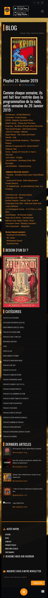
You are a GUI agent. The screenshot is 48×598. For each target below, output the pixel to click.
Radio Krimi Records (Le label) (13, 327)
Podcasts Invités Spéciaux (12, 412)
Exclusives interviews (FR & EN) (13, 322)
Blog (28, 33)
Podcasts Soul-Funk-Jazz (12, 337)
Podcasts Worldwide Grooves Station (16, 431)
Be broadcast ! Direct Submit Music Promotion (27, 448)
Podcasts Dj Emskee (10, 436)
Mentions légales (11, 548)
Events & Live (7, 351)
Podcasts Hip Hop (9, 365)
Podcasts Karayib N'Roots (12, 389)
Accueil (22, 33)
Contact (8, 541)
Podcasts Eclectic (9, 370)
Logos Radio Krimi (18, 503)
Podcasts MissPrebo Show (12, 379)
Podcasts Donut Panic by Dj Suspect (16, 398)
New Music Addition (37, 33)
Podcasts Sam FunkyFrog (12, 427)
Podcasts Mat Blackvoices (12, 403)
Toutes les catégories (11, 318)
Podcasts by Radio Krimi (11, 332)
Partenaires (9, 552)
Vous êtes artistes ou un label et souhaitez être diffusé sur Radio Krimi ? (27, 461)
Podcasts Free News (10, 408)
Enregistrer (38, 583)
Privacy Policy (10, 545)
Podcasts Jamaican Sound (12, 374)
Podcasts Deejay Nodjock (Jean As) (15, 417)
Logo (5, 346)
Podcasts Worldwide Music (12, 360)
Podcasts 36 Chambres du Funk (14, 393)
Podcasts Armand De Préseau (13, 422)
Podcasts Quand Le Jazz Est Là (13, 384)
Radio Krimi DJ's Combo (11, 355)
